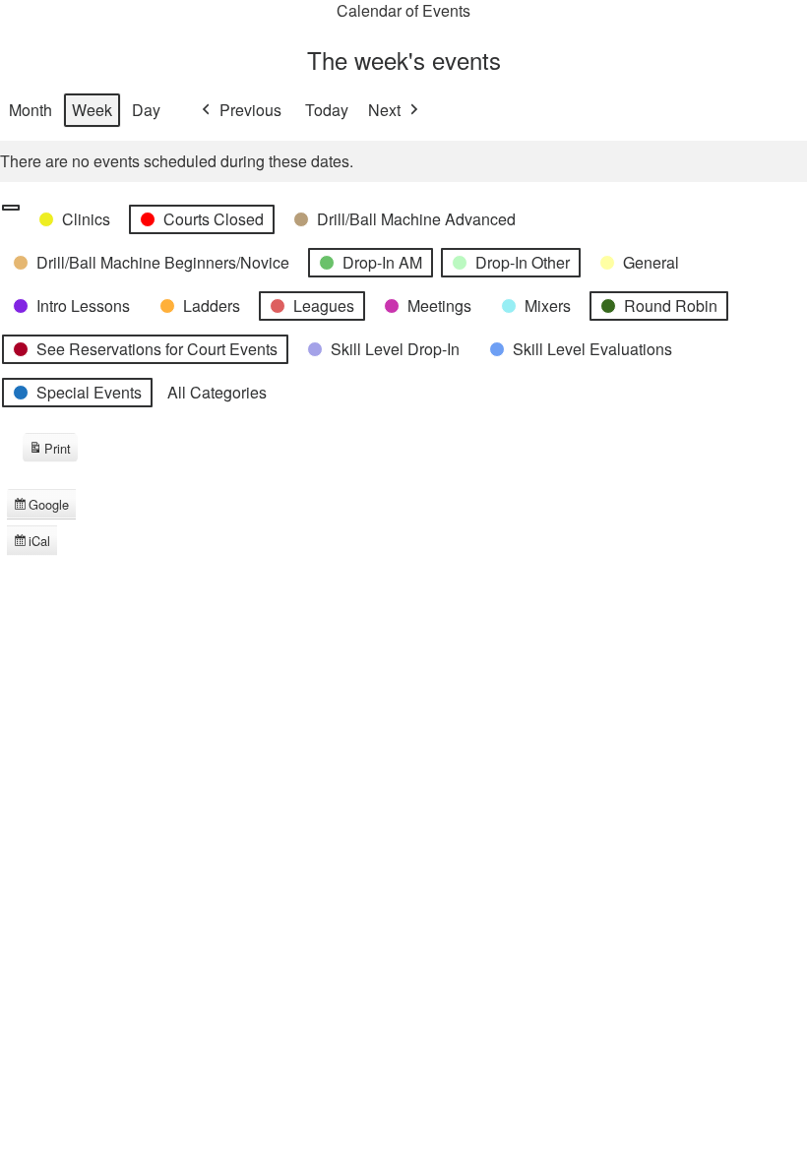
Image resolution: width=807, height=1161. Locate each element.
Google (41, 507)
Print (50, 450)
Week (92, 109)
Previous (250, 109)
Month (30, 109)
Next (384, 109)
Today (326, 109)
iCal (35, 543)
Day (146, 109)
